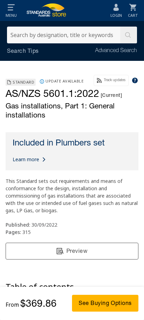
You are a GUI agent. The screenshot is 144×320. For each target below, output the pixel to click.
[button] (11, 10)
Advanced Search (116, 51)
